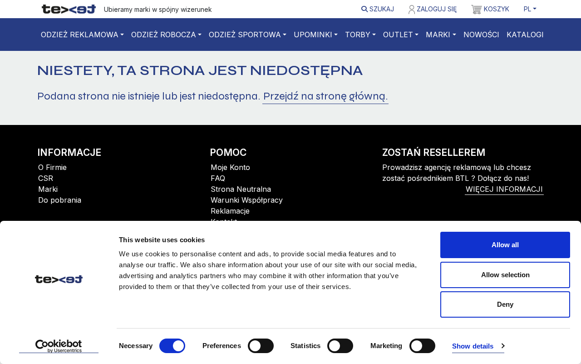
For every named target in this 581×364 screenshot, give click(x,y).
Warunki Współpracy (247, 199)
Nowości (481, 34)
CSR (45, 178)
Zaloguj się (436, 9)
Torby (357, 34)
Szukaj (381, 9)
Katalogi (525, 34)
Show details (472, 346)
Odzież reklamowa (79, 34)
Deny (505, 304)
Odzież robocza (163, 34)
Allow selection (505, 275)
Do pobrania (59, 199)
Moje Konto (230, 167)
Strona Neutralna (241, 189)
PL (527, 9)
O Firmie (52, 167)
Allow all (505, 245)
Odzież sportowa (245, 34)
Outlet (398, 34)
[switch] (261, 346)
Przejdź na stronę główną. (325, 96)
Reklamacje (230, 210)
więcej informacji (504, 189)
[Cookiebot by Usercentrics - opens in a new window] (58, 346)
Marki (438, 34)
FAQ (218, 178)
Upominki (313, 34)
